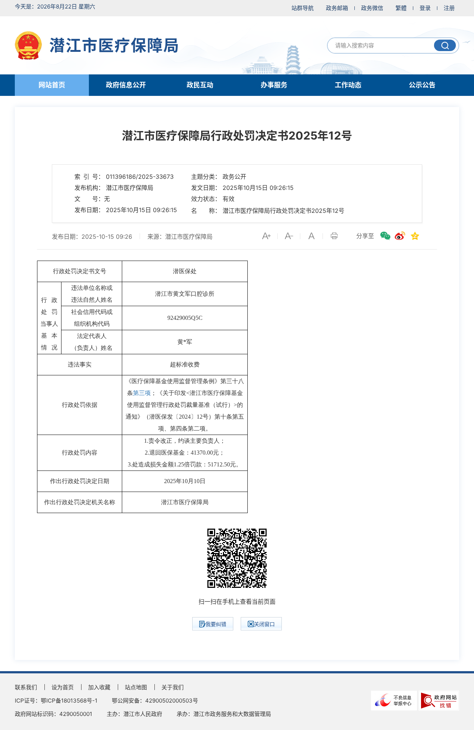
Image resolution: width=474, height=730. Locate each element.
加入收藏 (99, 687)
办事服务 (274, 85)
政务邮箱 (337, 7)
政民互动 (200, 85)
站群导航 (302, 7)
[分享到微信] (385, 235)
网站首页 (52, 85)
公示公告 (422, 85)
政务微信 (372, 7)
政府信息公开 (126, 85)
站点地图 (136, 687)
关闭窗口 (264, 624)
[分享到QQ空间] (414, 235)
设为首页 (62, 687)
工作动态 (348, 85)
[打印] (334, 235)
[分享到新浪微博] (399, 235)
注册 (449, 7)
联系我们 (26, 687)
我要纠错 (216, 624)
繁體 (401, 7)
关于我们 (172, 687)
